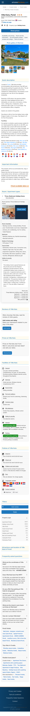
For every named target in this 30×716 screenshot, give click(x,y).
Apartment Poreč (7, 522)
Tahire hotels (7, 677)
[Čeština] (11, 156)
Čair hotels (15, 677)
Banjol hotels (22, 650)
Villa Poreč (5, 526)
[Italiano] (14, 154)
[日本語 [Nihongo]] (19, 156)
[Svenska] (5, 156)
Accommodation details (16, 37)
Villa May (24, 142)
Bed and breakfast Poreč (9, 535)
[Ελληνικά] (14, 156)
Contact (15, 701)
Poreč (8, 84)
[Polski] (19, 154)
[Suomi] (2, 156)
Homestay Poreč (6, 540)
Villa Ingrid (13, 147)
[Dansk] (8, 156)
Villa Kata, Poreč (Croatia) (12, 9)
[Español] (8, 154)
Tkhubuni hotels (20, 674)
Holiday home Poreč (7, 524)
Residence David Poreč (17, 640)
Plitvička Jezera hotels (9, 648)
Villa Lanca (16, 146)
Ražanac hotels (7, 653)
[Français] (5, 154)
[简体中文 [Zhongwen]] (22, 156)
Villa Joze (22, 140)
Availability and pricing (8, 35)
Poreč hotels (23, 7)
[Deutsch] (2, 154)
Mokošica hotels (12, 650)
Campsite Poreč (6, 537)
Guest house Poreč (7, 528)
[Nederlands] (16, 154)
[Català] (11, 154)
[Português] (22, 154)
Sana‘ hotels (11, 679)
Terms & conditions (15, 694)
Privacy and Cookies (15, 691)
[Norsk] (25, 154)
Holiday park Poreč (7, 533)
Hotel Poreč (5, 531)
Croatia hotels (13, 7)
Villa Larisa (10, 144)
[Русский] (16, 156)
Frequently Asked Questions (15, 698)
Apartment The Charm (19, 660)
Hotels (4, 7)
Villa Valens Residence (10, 142)
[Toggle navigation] (3, 2)
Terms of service (18, 39)
